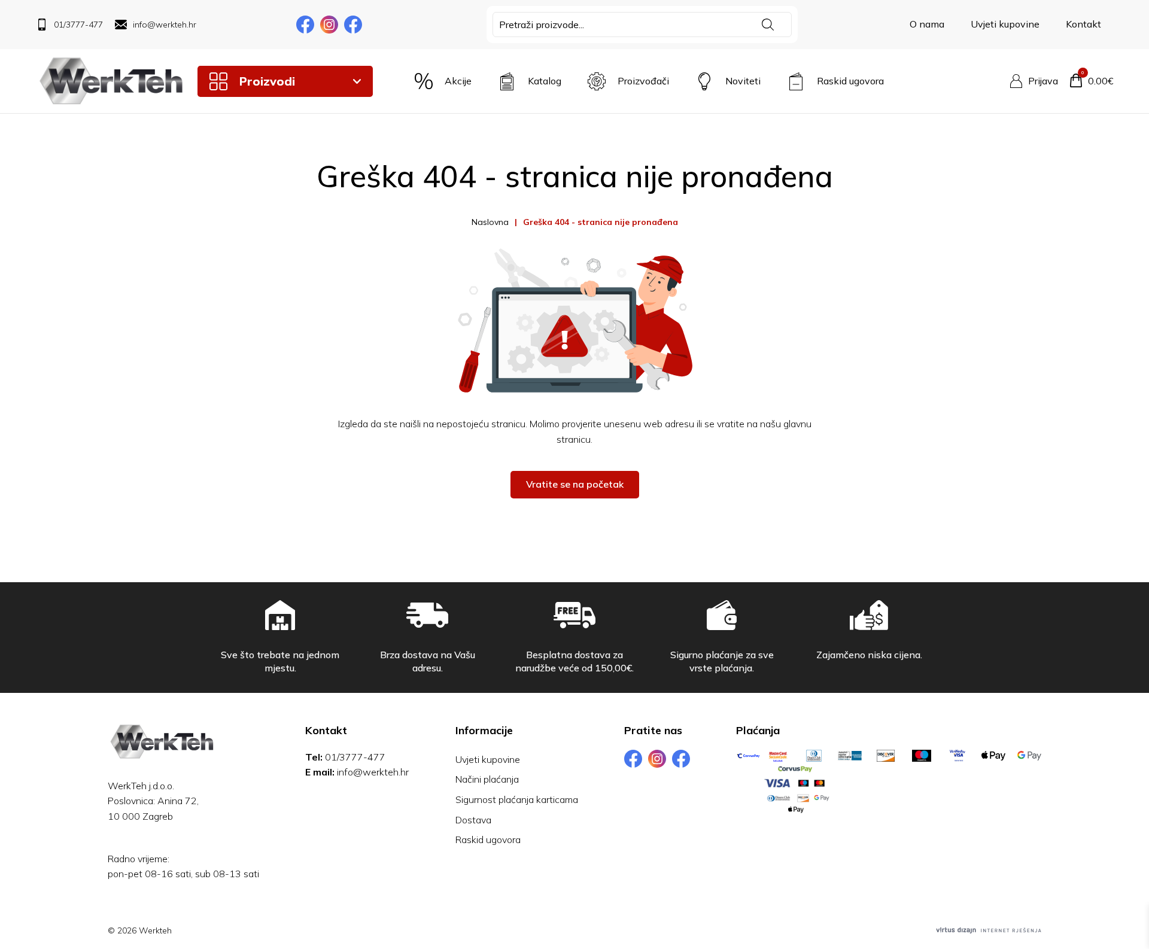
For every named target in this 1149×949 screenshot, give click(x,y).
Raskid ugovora (488, 839)
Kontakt (1083, 24)
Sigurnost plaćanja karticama (516, 799)
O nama (927, 24)
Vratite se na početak (575, 484)
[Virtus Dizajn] (988, 930)
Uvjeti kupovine (1005, 24)
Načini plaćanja (487, 779)
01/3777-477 (355, 757)
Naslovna (490, 222)
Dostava (473, 820)
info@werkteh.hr (373, 772)
